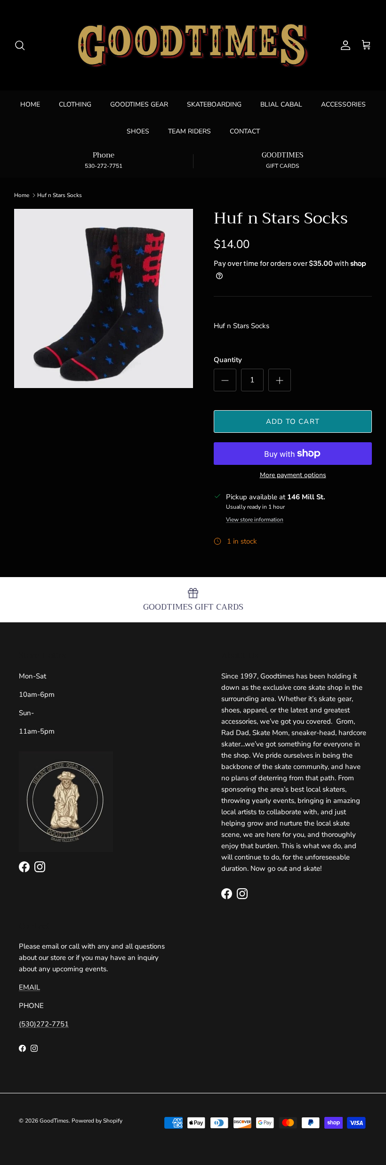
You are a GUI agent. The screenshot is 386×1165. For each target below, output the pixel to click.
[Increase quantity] (279, 380)
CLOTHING (75, 104)
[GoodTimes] (193, 45)
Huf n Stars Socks (59, 195)
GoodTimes (54, 1120)
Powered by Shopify (97, 1120)
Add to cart (293, 421)
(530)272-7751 (44, 1024)
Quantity (228, 359)
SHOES (138, 131)
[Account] (343, 45)
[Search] (19, 45)
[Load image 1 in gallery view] (103, 298)
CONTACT (245, 131)
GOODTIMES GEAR (139, 104)
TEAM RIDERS (189, 131)
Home (21, 195)
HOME (30, 104)
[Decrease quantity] (225, 380)
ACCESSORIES (343, 104)
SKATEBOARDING (214, 104)
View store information (254, 519)
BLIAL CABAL (281, 104)
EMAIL (29, 987)
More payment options (293, 475)
